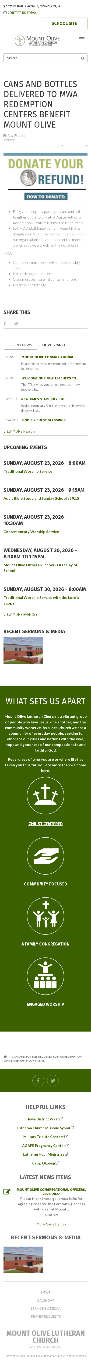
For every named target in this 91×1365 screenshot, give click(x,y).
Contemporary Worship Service (31, 531)
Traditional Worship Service (28, 471)
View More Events (20, 614)
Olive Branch (54, 345)
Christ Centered (45, 823)
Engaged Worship (45, 1004)
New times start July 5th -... (45, 399)
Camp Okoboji (43, 1163)
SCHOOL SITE (64, 23)
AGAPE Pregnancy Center (43, 1145)
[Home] (45, 40)
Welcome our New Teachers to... (50, 378)
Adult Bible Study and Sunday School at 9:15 (41, 498)
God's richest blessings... (45, 420)
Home (5, 1056)
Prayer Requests (46, 1316)
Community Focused (45, 884)
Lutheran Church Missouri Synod (43, 1128)
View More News (19, 431)
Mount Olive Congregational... (49, 357)
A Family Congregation (45, 944)
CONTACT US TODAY (22, 13)
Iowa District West (43, 1119)
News (45, 1292)
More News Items (51, 1224)
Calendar (45, 1300)
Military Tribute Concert (43, 1136)
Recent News (22, 345)
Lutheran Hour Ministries (43, 1154)
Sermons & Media (46, 1308)
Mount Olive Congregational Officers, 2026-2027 (51, 1191)
